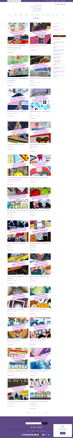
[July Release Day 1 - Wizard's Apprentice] (40, 368)
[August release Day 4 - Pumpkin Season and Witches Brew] (18, 274)
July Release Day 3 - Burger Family (37, 340)
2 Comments (37, 278)
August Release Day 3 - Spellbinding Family (39, 276)
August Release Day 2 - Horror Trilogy (15, 309)
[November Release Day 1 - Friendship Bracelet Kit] (40, 109)
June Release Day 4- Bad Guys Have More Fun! (17, 401)
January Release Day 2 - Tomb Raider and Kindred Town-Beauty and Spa (59, 42)
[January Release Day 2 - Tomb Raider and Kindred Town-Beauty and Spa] (18, 43)
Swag (43, 14)
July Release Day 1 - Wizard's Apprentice (39, 370)
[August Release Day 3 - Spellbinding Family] (40, 274)
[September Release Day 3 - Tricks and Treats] (40, 208)
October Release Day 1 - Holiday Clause (38, 177)
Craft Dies (26, 14)
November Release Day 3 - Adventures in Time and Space (58, 54)
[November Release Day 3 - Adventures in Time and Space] (40, 76)
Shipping (33, 430)
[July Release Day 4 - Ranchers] (18, 338)
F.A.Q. (37, 430)
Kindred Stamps (37, 432)
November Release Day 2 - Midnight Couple (17, 111)
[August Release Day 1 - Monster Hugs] (40, 307)
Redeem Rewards (43, 430)
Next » (47, 412)
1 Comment (37, 47)
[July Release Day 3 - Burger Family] (40, 338)
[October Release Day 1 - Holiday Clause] (40, 175)
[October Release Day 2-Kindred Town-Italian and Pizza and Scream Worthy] (18, 175)
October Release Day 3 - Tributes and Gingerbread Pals (59, 68)
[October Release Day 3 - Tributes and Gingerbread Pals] (40, 142)
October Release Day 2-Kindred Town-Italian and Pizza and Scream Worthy (59, 71)
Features (36, 18)
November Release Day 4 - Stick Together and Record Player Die (58, 50)
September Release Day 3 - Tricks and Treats (40, 210)
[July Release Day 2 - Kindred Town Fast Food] (18, 368)
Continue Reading (10, 52)
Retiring (48, 14)
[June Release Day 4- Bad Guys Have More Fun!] (18, 399)
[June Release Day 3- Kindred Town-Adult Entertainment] (40, 399)
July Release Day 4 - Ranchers (14, 340)
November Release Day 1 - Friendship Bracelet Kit (57, 61)
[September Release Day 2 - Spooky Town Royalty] (18, 241)
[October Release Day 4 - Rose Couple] (18, 142)
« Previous (27, 412)
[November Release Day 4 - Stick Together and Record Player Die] (18, 76)
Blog (52, 14)
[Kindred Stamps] (36, 7)
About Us (28, 430)
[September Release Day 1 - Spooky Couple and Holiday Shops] (40, 241)
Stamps (15, 14)
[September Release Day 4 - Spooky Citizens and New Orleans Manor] (18, 208)
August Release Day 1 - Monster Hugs (38, 309)
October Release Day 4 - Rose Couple (15, 144)
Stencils (20, 14)
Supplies (37, 14)
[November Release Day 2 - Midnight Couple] (18, 109)
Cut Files (32, 14)
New (10, 14)
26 (44, 412)
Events (57, 14)
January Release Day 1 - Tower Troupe (38, 45)
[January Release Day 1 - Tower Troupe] (40, 43)
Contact (62, 14)
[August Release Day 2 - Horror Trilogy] (18, 307)
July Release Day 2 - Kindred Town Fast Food (17, 370)
